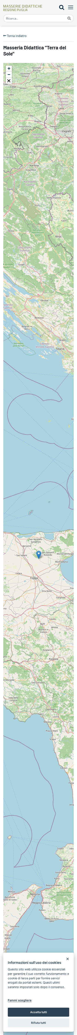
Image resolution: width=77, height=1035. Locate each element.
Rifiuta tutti (38, 1022)
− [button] (9, 74)
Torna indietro (16, 35)
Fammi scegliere (20, 1000)
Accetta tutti (38, 1012)
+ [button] (9, 68)
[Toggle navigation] (69, 7)
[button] (9, 81)
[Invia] (69, 18)
